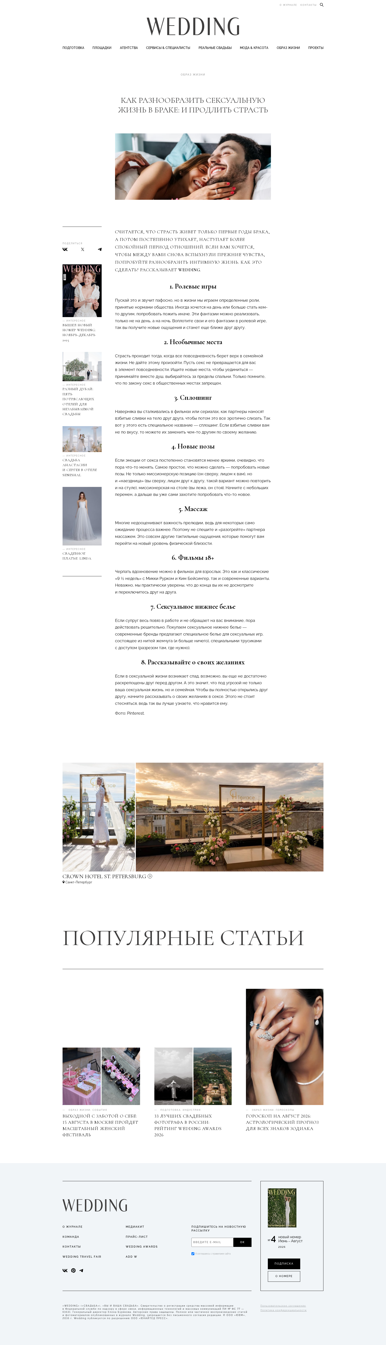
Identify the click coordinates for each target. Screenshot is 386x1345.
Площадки (101, 48)
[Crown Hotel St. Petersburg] (134, 878)
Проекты (315, 48)
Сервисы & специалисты (168, 48)
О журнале (288, 5)
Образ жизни (288, 48)
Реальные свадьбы (215, 48)
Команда (71, 1236)
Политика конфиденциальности (283, 1310)
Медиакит (135, 1226)
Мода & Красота (254, 48)
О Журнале (73, 1226)
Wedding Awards (142, 1246)
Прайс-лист (137, 1236)
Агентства (129, 48)
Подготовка (73, 48)
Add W (131, 1256)
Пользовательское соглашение (283, 1306)
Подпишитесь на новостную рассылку (218, 1228)
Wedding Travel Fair (82, 1256)
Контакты (308, 5)
